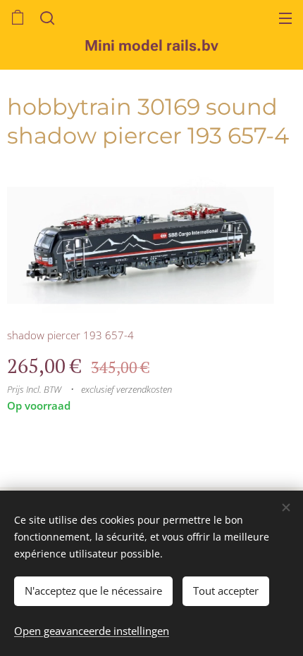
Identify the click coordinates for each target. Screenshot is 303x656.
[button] (46, 17)
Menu (285, 18)
